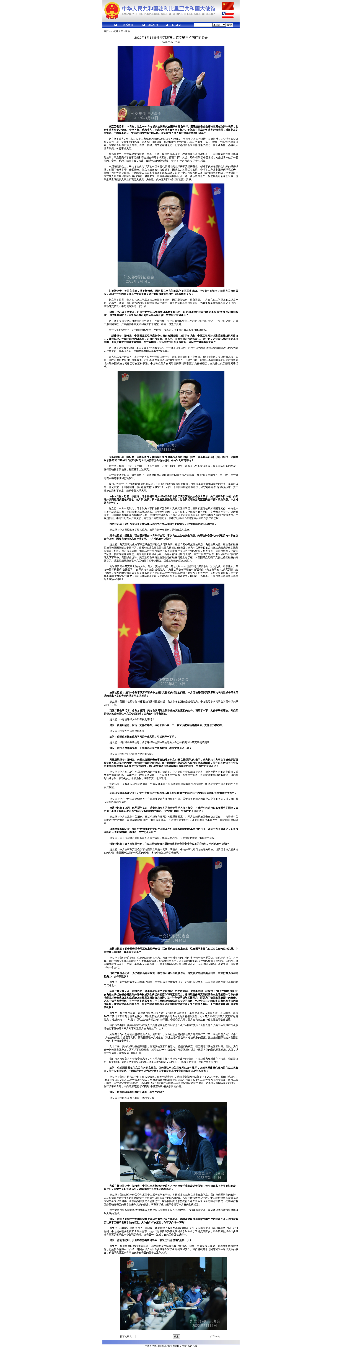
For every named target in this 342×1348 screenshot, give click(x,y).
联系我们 (128, 24)
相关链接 (153, 24)
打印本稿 (215, 1336)
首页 (106, 31)
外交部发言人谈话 (120, 31)
